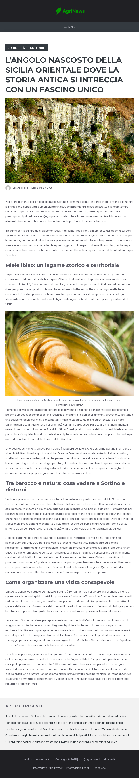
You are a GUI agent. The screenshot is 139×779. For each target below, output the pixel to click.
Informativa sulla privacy (48, 767)
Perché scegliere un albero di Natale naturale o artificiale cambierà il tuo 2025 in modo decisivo (66, 729)
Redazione (99, 767)
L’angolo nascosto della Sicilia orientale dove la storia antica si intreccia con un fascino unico (64, 722)
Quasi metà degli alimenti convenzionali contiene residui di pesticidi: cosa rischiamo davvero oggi (67, 735)
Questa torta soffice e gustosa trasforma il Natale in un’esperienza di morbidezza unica (61, 742)
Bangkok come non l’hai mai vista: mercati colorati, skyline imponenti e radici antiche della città (65, 716)
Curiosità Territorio (27, 48)
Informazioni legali (77, 767)
